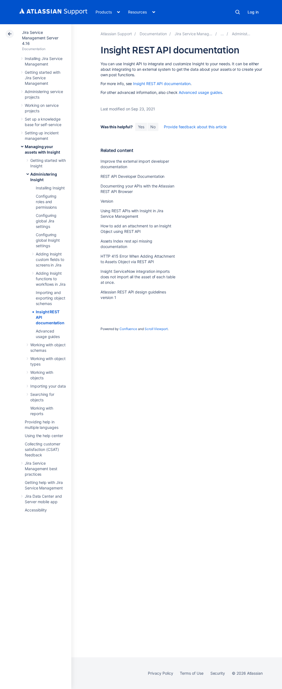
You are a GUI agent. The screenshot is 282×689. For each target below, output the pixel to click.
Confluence (128, 329)
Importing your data (48, 386)
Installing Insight (50, 188)
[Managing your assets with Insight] (222, 33)
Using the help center (44, 435)
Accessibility (36, 510)
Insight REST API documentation (162, 83)
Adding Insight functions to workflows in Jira (51, 279)
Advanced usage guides (200, 92)
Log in (253, 12)
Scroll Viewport (156, 329)
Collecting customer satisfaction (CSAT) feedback (42, 449)
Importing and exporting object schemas (50, 298)
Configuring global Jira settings (46, 221)
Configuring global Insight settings (48, 240)
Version (107, 201)
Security (217, 673)
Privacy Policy (160, 673)
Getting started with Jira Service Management (42, 78)
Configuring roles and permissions (46, 201)
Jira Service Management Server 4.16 (40, 38)
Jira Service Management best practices (41, 468)
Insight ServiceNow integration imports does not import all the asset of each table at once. (138, 277)
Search (237, 12)
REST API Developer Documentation (133, 176)
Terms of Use (191, 673)
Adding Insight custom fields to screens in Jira (50, 259)
